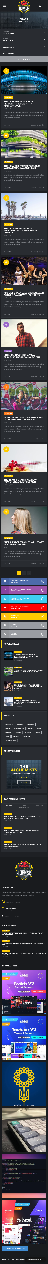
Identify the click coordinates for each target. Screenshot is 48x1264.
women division (10, 740)
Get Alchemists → (34, 1260)
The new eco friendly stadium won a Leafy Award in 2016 (22, 167)
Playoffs (18, 732)
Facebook (7, 916)
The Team (11, 1259)
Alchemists (9, 724)
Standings (20, 1259)
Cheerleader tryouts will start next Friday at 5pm (24, 543)
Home (4, 1259)
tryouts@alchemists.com (14, 910)
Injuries (30, 728)
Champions (30, 724)
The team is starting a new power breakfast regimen (20, 481)
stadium (28, 732)
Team (7, 736)
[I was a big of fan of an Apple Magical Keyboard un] (24, 1130)
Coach (7, 728)
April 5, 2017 (7, 108)
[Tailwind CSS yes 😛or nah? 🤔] (24, 1176)
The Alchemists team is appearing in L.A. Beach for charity (20, 230)
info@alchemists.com (13, 902)
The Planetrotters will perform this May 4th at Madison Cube (19, 103)
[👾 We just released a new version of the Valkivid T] (24, 992)
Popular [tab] (39, 806)
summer (37, 732)
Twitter (16, 916)
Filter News (24, 59)
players (8, 732)
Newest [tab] (9, 806)
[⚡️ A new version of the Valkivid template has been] (24, 1038)
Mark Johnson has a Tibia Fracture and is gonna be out (22, 356)
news (39, 728)
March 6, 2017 (8, 422)
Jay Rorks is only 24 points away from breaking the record (24, 418)
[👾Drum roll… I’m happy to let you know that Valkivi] (24, 1222)
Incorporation (19, 728)
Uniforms (16, 736)
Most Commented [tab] (24, 807)
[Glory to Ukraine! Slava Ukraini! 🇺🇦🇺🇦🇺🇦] (24, 1084)
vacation (26, 736)
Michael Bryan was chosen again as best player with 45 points (24, 294)
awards (20, 724)
